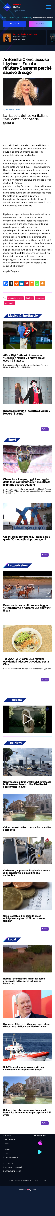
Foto (6, 1153)
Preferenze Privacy (23, 1180)
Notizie (11, 18)
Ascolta (14, 24)
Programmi (9, 1139)
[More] (42, 283)
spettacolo (9, 303)
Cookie (35, 1180)
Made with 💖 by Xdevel (27, 1190)
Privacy (11, 1180)
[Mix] (32, 283)
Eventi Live (9, 1163)
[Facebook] (5, 283)
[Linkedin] (21, 283)
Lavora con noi (11, 1157)
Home (5, 18)
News (6, 1143)
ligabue (29, 298)
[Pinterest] (26, 283)
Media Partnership (12, 1171)
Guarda (40, 24)
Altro (44, 429)
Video (6, 1149)
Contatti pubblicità (13, 1167)
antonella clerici (15, 298)
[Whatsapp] (37, 283)
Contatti (43, 1180)
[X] (11, 283)
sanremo (40, 298)
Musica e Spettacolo (23, 18)
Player (7, 1135)
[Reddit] (16, 283)
